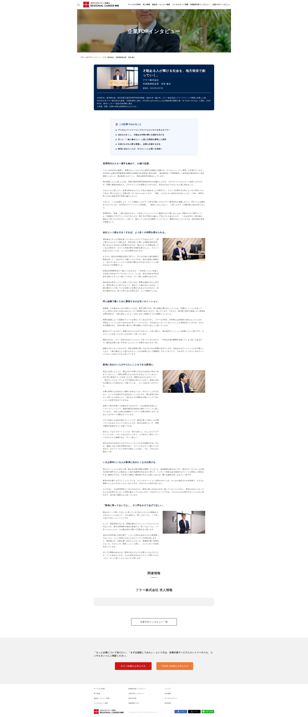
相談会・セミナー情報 (161, 4)
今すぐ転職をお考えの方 (133, 666)
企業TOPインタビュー (221, 4)
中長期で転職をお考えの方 (175, 666)
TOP (82, 57)
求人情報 (146, 4)
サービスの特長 (134, 4)
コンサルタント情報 (180, 4)
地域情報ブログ (133, 703)
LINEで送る (209, 711)
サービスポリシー (171, 698)
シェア (182, 711)
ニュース (168, 689)
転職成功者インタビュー (200, 4)
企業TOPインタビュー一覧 (154, 622)
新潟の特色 (132, 698)
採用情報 (168, 703)
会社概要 (168, 693)
